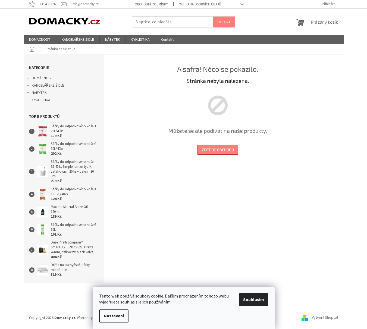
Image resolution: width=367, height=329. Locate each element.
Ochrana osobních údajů (200, 4)
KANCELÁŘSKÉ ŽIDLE (48, 85)
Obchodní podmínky (151, 4)
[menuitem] (40, 39)
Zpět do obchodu (218, 149)
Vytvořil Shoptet (325, 318)
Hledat (224, 22)
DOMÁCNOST (42, 78)
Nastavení (114, 316)
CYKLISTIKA (41, 100)
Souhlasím (253, 300)
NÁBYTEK (39, 93)
